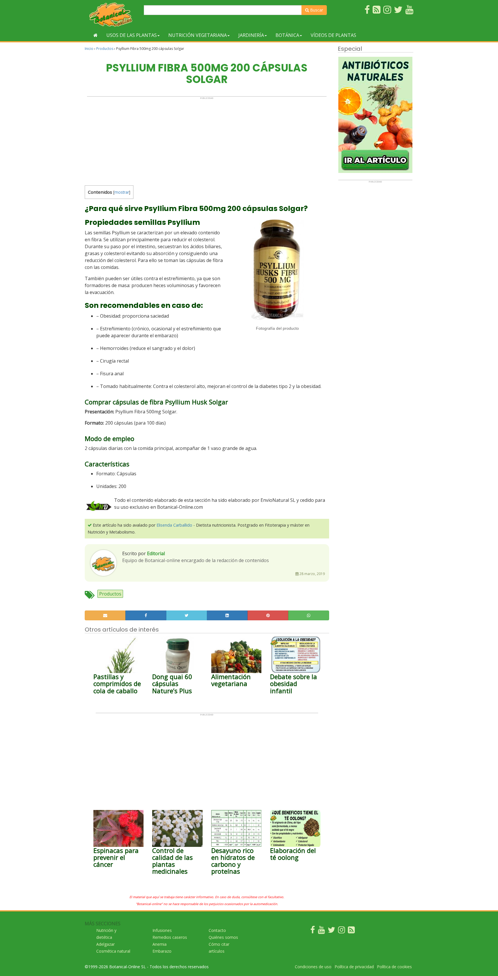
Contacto (217, 930)
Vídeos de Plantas (333, 35)
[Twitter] (331, 931)
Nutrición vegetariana (197, 35)
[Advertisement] (207, 139)
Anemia (159, 944)
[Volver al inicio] (95, 35)
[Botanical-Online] (112, 14)
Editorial (156, 553)
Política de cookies (394, 966)
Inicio (89, 48)
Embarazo (161, 951)
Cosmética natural (113, 951)
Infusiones (162, 930)
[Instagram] (341, 931)
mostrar (121, 192)
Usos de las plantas (131, 35)
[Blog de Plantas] (351, 931)
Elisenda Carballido (174, 525)
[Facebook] (312, 931)
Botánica (287, 35)
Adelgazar (105, 944)
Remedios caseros (169, 937)
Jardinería (251, 35)
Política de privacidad (354, 966)
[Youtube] (321, 931)
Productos (104, 48)
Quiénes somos (223, 937)
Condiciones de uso (313, 966)
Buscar (316, 10)
